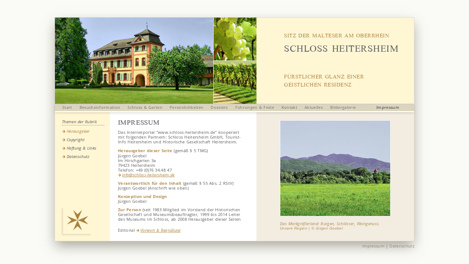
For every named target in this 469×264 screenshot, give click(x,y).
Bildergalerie (343, 107)
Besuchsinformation (100, 107)
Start (67, 107)
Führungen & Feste (254, 107)
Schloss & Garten (145, 107)
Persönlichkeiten (186, 107)
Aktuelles (313, 107)
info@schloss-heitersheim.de (148, 174)
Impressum (387, 107)
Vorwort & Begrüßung (160, 230)
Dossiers (219, 107)
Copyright (76, 139)
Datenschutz (78, 156)
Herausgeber (78, 131)
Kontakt (289, 107)
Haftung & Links (81, 148)
